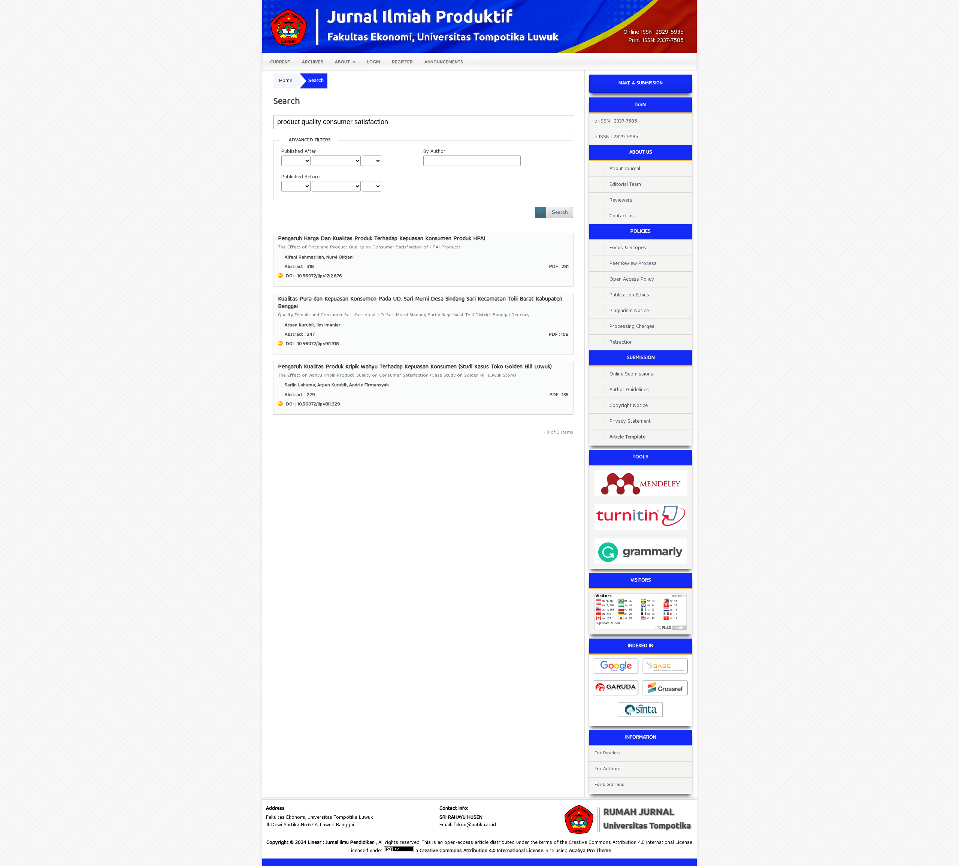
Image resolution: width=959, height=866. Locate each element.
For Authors (607, 769)
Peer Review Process (633, 263)
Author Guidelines (629, 390)
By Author (434, 152)
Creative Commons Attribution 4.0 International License (481, 851)
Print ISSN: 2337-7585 (656, 41)
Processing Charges (631, 326)
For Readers (608, 753)
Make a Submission (640, 83)
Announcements (443, 62)
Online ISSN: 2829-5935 (653, 32)
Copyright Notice (628, 405)
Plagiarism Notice (629, 311)
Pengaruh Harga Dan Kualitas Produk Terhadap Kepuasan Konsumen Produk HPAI (381, 243)
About (343, 62)
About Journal (624, 169)
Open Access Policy (631, 279)
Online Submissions (631, 374)
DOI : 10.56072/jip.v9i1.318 (311, 344)
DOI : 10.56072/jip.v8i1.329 (312, 404)
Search (560, 212)
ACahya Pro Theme (589, 851)
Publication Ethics (629, 295)
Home (285, 81)
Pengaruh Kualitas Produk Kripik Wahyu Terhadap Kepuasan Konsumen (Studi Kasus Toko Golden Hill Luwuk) (415, 371)
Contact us (621, 216)
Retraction (621, 342)
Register (402, 62)
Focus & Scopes (627, 248)
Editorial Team (625, 184)
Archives (312, 62)
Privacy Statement (630, 421)
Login (373, 62)
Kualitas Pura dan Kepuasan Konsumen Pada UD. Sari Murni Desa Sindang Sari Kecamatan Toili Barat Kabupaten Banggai (420, 307)
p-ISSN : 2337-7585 (616, 121)
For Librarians (609, 785)
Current (280, 62)
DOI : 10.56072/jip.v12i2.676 (313, 276)
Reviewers (620, 200)
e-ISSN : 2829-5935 (616, 137)
